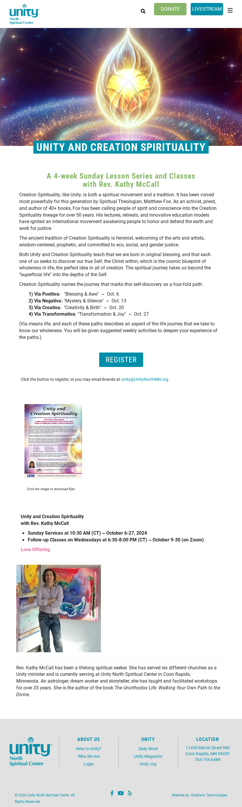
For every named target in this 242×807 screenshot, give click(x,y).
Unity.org (148, 764)
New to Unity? (89, 748)
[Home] (24, 14)
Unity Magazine (148, 756)
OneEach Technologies (209, 795)
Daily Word (148, 748)
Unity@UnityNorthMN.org (144, 379)
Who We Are (89, 756)
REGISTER (121, 359)
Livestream (207, 8)
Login (89, 764)
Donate (170, 8)
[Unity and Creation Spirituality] (53, 440)
